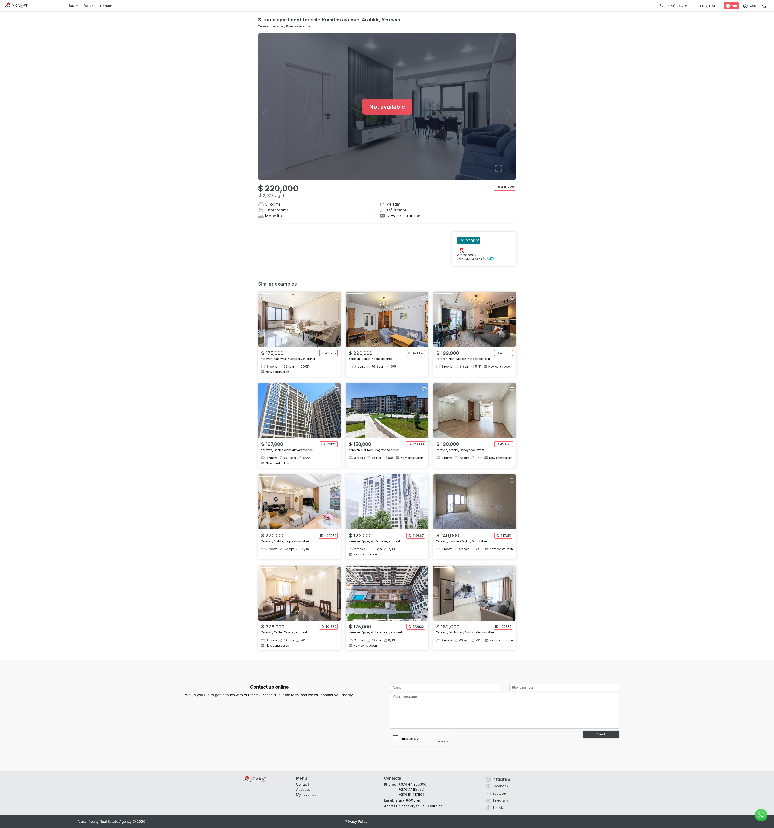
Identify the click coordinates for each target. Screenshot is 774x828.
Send (601, 734)
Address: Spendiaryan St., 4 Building (413, 806)
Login (752, 5)
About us (303, 789)
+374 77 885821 (411, 789)
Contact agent (469, 240)
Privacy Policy (356, 822)
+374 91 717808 (411, 795)
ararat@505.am (402, 800)
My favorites (306, 795)
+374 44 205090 (470, 259)
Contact (106, 6)
